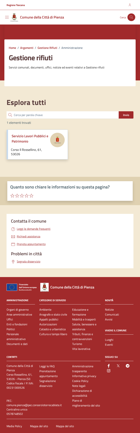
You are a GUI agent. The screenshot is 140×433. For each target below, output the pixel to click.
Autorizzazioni (48, 324)
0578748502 (15, 414)
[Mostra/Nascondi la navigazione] (7, 17)
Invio (126, 115)
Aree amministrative (19, 314)
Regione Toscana (16, 5)
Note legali (78, 386)
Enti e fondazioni (17, 324)
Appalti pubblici (48, 319)
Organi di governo (18, 309)
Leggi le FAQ (47, 366)
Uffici (10, 319)
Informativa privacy (84, 376)
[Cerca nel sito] (131, 17)
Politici (11, 329)
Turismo (77, 344)
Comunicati (112, 314)
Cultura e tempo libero (53, 334)
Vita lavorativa (81, 349)
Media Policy (14, 426)
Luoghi (109, 340)
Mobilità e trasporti (84, 319)
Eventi (109, 344)
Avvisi (108, 319)
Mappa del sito (39, 426)
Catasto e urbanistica (52, 329)
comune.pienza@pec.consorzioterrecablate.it (34, 405)
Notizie (109, 309)
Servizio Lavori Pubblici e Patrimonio (30, 138)
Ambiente (45, 309)
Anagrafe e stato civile (53, 314)
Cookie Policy (80, 381)
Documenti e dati (17, 344)
